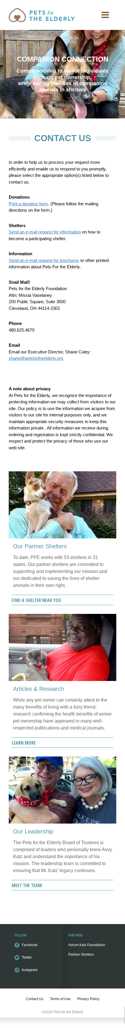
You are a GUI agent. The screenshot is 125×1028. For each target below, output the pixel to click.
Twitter (27, 957)
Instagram (30, 970)
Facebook (30, 945)
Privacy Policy (88, 999)
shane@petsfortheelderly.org (36, 358)
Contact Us (34, 999)
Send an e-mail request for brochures (44, 260)
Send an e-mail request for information (45, 231)
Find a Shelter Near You (36, 600)
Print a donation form (28, 203)
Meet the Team (27, 885)
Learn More (24, 743)
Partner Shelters (81, 954)
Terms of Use (60, 999)
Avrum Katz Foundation (86, 945)
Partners (75, 935)
